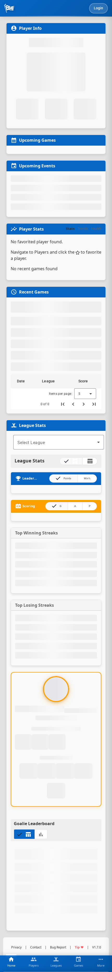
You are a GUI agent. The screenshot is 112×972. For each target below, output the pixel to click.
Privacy (16, 947)
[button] (23, 381)
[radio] (71, 461)
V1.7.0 (96, 947)
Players (41, 252)
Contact (35, 947)
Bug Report (58, 947)
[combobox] (58, 442)
